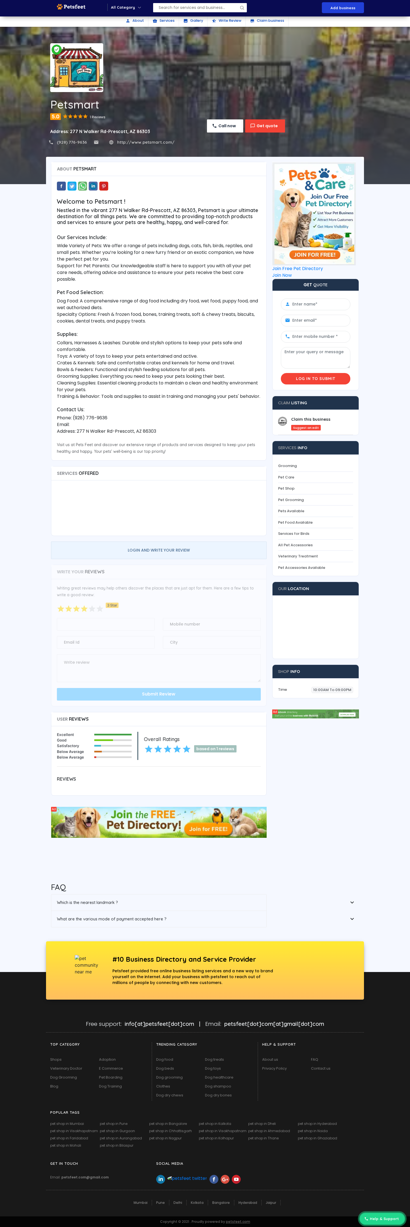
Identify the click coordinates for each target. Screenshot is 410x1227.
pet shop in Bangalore (168, 1123)
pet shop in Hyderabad (317, 1123)
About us (270, 1059)
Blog (54, 1086)
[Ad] (159, 822)
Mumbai (141, 1202)
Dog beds (165, 1068)
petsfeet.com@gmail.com (85, 1177)
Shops (56, 1059)
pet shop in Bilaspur (116, 1145)
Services (164, 20)
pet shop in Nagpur (165, 1138)
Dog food (164, 1059)
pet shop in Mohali (65, 1145)
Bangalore (221, 1202)
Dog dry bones (218, 1095)
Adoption (107, 1059)
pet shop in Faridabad (69, 1138)
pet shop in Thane (263, 1138)
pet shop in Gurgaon (117, 1131)
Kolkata (197, 1202)
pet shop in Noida (313, 1131)
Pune (160, 1202)
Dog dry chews (169, 1095)
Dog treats (214, 1059)
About (135, 20)
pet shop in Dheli (262, 1123)
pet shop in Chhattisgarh (170, 1131)
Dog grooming (169, 1077)
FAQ (314, 1059)
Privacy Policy (274, 1068)
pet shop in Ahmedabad (269, 1131)
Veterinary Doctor (66, 1068)
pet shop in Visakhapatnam (74, 1131)
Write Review (226, 20)
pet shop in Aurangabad (121, 1138)
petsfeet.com (238, 1221)
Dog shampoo (218, 1086)
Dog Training (110, 1086)
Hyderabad (247, 1202)
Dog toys (213, 1068)
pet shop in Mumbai (67, 1123)
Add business (343, 7)
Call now (227, 126)
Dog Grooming (63, 1077)
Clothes (163, 1086)
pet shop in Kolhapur (216, 1138)
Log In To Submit (315, 378)
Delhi (177, 1202)
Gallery (193, 20)
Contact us (321, 1068)
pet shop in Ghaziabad (317, 1138)
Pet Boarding (110, 1077)
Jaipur (271, 1202)
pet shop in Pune (113, 1123)
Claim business (267, 20)
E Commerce (111, 1068)
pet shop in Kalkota (215, 1123)
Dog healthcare (219, 1077)
